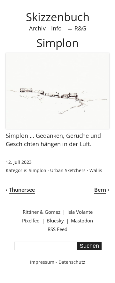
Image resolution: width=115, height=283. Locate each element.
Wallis (95, 170)
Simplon (37, 170)
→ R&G (76, 28)
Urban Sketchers (68, 170)
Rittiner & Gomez (41, 212)
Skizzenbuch (57, 16)
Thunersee (22, 189)
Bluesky (55, 220)
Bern (100, 189)
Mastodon (82, 220)
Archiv (37, 28)
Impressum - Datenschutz (57, 262)
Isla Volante (80, 212)
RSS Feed (57, 229)
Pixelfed (31, 220)
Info (56, 28)
